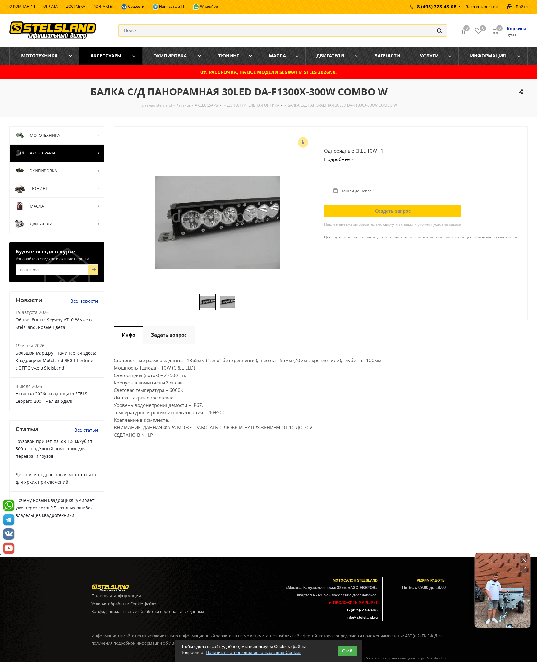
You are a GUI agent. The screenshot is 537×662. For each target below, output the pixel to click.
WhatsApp (208, 6)
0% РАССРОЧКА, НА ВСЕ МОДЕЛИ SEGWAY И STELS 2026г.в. (268, 72)
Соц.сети (136, 6)
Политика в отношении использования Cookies (253, 652)
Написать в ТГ (171, 6)
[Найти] (439, 30)
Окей (347, 650)
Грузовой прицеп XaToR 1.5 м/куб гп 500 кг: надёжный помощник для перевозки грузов (54, 448)
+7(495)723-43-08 (362, 610)
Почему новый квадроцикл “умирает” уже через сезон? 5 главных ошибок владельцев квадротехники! (56, 507)
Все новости (84, 301)
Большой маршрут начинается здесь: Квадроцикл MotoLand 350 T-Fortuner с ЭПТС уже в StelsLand (56, 360)
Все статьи (86, 430)
